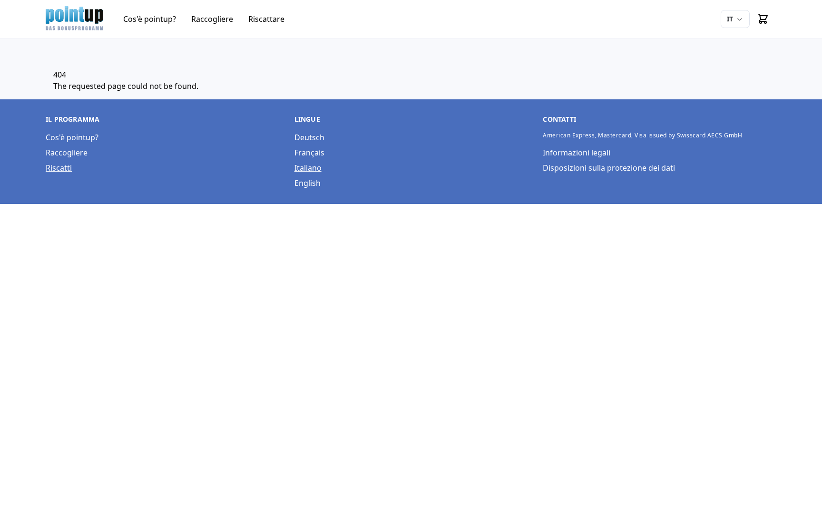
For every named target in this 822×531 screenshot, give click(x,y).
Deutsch (309, 137)
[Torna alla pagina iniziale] (75, 19)
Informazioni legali (576, 152)
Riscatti (59, 168)
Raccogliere (67, 152)
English (307, 183)
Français (309, 152)
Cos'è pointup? (72, 137)
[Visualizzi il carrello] (763, 19)
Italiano (308, 168)
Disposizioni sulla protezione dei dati (609, 168)
